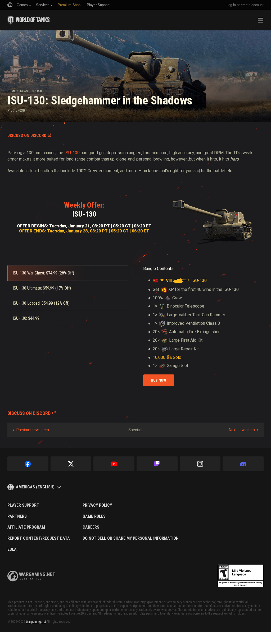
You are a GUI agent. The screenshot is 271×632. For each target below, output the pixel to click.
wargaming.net (31, 576)
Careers (91, 527)
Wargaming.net (36, 622)
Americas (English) (35, 486)
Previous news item (32, 429)
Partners (17, 516)
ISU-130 (72, 152)
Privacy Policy (97, 505)
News (24, 91)
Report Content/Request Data (38, 538)
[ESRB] (241, 576)
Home (11, 91)
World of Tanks (28, 20)
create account (252, 5)
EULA (12, 549)
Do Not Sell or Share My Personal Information (131, 538)
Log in (231, 5)
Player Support (23, 505)
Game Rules (94, 516)
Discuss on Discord (26, 135)
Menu (260, 20)
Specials (38, 91)
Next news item (242, 429)
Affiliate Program (26, 527)
